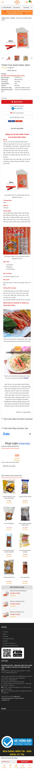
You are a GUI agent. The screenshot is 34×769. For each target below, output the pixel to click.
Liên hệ (17, 7)
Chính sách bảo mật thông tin (10, 645)
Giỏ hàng (5, 641)
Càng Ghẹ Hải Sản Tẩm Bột (25, 496)
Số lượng (4, 98)
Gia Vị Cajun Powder (25, 577)
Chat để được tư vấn (18, 117)
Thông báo (5, 636)
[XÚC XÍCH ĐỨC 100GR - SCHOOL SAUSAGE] (9, 540)
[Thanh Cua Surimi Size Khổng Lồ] (5, 591)
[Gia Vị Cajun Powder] (25, 567)
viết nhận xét (12, 70)
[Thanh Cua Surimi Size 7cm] (5, 612)
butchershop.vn (19, 698)
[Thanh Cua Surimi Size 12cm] (5, 601)
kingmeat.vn (16, 696)
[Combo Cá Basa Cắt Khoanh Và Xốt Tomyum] (25, 513)
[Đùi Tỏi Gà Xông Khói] (9, 513)
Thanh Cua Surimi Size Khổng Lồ (18, 590)
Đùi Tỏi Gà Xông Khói (9, 523)
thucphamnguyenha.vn (8, 698)
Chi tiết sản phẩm (17, 128)
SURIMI (12, 18)
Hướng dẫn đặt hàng (8, 638)
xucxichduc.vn (5, 700)
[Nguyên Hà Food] (17, 2)
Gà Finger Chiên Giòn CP (9, 577)
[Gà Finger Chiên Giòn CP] (9, 567)
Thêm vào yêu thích (18, 113)
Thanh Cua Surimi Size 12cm (17, 601)
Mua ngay (18, 102)
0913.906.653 (7, 7)
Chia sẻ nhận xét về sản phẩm (10, 462)
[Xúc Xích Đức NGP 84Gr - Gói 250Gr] (25, 540)
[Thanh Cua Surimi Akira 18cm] (8, 58)
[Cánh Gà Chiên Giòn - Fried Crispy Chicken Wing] (9, 486)
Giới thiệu (5, 632)
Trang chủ (5, 18)
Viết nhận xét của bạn (9, 466)
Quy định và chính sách (9, 643)
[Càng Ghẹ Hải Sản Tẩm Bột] (25, 486)
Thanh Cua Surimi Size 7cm (17, 612)
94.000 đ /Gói (5, 761)
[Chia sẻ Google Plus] (18, 121)
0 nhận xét (11, 67)
